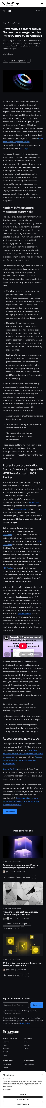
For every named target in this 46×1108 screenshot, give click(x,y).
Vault (25, 1042)
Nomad (5, 1052)
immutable (34, 502)
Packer (5, 1045)
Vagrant (5, 1055)
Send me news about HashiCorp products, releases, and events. (21, 1012)
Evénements (7, 1064)
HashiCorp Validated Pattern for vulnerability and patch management (23, 753)
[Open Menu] (42, 3)
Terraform (7, 534)
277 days (24, 148)
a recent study (21, 509)
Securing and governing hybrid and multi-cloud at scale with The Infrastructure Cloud (21, 801)
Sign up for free (10, 769)
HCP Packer (8, 568)
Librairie (5, 1067)
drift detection (24, 613)
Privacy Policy (25, 1023)
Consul (26, 1048)
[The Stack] (7, 10)
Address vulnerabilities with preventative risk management (22, 760)
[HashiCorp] (10, 4)
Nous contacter (29, 1064)
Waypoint (6, 1048)
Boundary (27, 1045)
